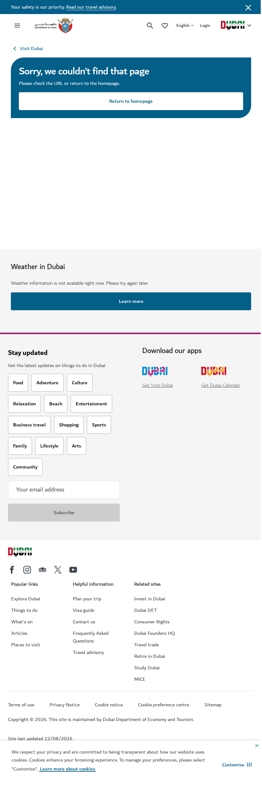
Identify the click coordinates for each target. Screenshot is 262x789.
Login (205, 25)
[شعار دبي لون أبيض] (27, 552)
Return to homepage (131, 101)
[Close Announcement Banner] (248, 7)
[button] (237, 765)
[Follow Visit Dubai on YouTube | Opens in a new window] (73, 570)
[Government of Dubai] (54, 25)
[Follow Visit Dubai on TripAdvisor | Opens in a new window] (42, 570)
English (182, 25)
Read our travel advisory (91, 7)
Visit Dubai (31, 48)
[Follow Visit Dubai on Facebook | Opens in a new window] (12, 570)
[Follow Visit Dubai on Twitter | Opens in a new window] (58, 570)
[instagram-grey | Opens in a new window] (27, 570)
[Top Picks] (165, 25)
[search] (150, 25)
